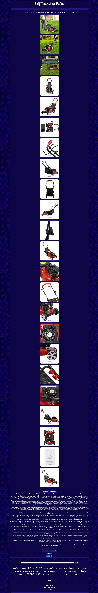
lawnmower (28, 571)
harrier (74, 571)
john (80, 574)
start (84, 568)
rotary (45, 571)
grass (41, 571)
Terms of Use (50, 589)
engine (68, 571)
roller (51, 568)
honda (71, 568)
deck (63, 574)
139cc (57, 568)
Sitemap (50, 583)
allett (37, 571)
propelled (33, 574)
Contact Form (49, 585)
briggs (57, 571)
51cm (53, 575)
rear (60, 568)
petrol (39, 567)
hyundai (51, 571)
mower (31, 567)
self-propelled (19, 568)
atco (24, 575)
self (19, 570)
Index (49, 580)
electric (78, 568)
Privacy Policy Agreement (50, 587)
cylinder (67, 574)
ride (76, 574)
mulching (46, 568)
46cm (72, 574)
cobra (78, 571)
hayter (66, 568)
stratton (62, 571)
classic (20, 574)
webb (15, 571)
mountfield (46, 574)
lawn (83, 571)
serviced (57, 574)
